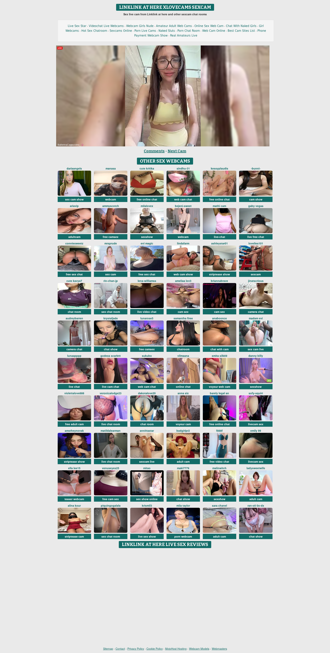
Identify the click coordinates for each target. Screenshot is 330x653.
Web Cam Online (213, 30)
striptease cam (74, 536)
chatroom (183, 349)
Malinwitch (219, 468)
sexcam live (146, 461)
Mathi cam (219, 206)
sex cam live (256, 349)
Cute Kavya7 (74, 281)
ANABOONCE (219, 318)
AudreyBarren (74, 318)
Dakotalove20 (147, 393)
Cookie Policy (154, 649)
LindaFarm (183, 243)
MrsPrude (110, 243)
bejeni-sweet (183, 206)
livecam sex (255, 424)
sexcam (256, 274)
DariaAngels (74, 168)
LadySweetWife (256, 468)
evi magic (147, 243)
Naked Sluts (167, 30)
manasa (111, 168)
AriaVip (74, 206)
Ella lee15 (74, 468)
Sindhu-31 (183, 168)
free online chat (147, 199)
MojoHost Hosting (176, 649)
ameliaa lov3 (183, 281)
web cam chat (183, 199)
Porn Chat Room (188, 30)
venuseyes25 (110, 468)
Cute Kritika (147, 168)
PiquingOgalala (111, 505)
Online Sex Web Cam (208, 26)
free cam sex (110, 499)
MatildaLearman (111, 430)
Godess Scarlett (110, 356)
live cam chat (110, 387)
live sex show (147, 536)
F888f (219, 430)
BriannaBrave (219, 281)
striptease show (219, 274)
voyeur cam (183, 424)
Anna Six (183, 393)
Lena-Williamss (147, 281)
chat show (110, 349)
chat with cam (219, 349)
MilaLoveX (147, 206)
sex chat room (110, 312)
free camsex (110, 237)
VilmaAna (183, 356)
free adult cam (74, 424)
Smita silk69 (219, 356)
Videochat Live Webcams (106, 26)
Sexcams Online (121, 30)
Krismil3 (147, 505)
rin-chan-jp (111, 281)
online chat (183, 387)
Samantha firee (183, 318)
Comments (154, 151)
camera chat (256, 312)
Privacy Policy (135, 649)
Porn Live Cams (145, 30)
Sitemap (108, 649)
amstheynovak (74, 430)
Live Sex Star (77, 26)
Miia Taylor (183, 505)
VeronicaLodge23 (110, 393)
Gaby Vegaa (255, 206)
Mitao (146, 468)
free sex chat (74, 274)
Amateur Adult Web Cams (174, 26)
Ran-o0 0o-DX (255, 505)
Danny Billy (255, 356)
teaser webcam (74, 499)
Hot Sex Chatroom (94, 30)
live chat (74, 387)
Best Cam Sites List (241, 30)
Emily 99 (255, 430)
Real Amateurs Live (183, 35)
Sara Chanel (219, 505)
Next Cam (177, 151)
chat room (74, 312)
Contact (120, 649)
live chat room (110, 424)
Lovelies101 (255, 243)
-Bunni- (255, 168)
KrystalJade (111, 318)
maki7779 (183, 468)
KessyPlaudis (219, 168)
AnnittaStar (147, 430)
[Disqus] (165, 598)
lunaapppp (74, 356)
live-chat (219, 237)
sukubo (147, 356)
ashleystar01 (219, 243)
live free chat (255, 237)
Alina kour (74, 505)
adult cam (183, 461)
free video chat (219, 461)
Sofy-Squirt (256, 393)
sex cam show (74, 199)
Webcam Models (199, 649)
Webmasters (219, 649)
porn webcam (183, 536)
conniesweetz (74, 243)
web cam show (183, 274)
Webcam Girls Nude (140, 26)
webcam (110, 199)
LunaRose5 (146, 318)
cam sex (183, 312)
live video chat (146, 312)
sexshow (147, 237)
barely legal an (219, 393)
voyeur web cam (219, 387)
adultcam (74, 237)
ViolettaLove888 (74, 393)
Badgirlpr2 (183, 430)
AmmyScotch (110, 206)
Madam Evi (256, 318)
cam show (255, 199)
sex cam (110, 274)
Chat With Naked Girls (241, 26)
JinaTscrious (256, 281)
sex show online (147, 499)
